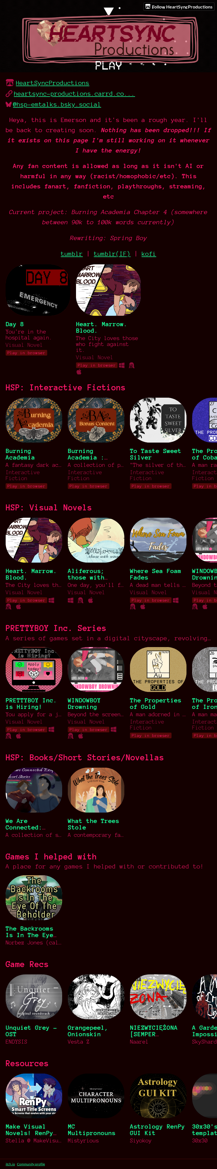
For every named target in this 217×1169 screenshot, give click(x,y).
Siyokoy (141, 1141)
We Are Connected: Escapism (24, 827)
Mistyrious (83, 1141)
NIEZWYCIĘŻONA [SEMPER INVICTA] (154, 1034)
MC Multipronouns (92, 1129)
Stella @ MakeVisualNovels (34, 1141)
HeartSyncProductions (52, 83)
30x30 (200, 1141)
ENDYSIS (16, 1042)
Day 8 (15, 324)
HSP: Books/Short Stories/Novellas (85, 757)
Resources (27, 1063)
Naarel (139, 1042)
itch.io (10, 1164)
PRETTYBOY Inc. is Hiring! (31, 703)
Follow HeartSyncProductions (182, 6)
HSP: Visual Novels (49, 507)
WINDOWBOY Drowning (84, 703)
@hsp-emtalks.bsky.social (57, 104)
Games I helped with (51, 856)
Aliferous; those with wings (86, 577)
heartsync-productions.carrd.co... (74, 93)
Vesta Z (79, 1042)
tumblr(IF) (112, 254)
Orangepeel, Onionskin (88, 1030)
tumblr (72, 254)
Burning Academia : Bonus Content (92, 457)
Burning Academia (20, 454)
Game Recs (27, 964)
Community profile (31, 1164)
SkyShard (204, 1042)
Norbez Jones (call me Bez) (34, 943)
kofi (149, 254)
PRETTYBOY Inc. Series (56, 628)
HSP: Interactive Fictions (66, 387)
